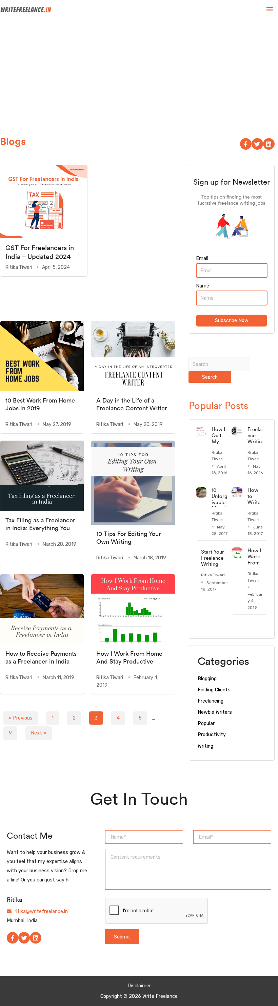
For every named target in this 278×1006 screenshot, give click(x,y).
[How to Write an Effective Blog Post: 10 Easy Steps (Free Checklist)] (237, 492)
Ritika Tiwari (18, 267)
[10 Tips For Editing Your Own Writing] (133, 482)
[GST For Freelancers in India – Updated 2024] (43, 201)
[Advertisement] (139, 70)
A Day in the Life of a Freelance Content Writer (131, 404)
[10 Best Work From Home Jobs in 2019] (42, 356)
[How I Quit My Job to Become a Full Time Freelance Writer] (201, 431)
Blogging (207, 678)
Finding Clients (214, 690)
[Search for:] (219, 364)
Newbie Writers (215, 712)
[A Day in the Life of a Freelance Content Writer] (133, 356)
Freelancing (210, 701)
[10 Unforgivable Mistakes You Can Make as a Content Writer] (201, 492)
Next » (38, 733)
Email (202, 258)
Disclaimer (139, 986)
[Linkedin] (269, 144)
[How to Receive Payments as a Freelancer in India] (42, 609)
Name (202, 286)
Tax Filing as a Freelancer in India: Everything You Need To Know (40, 528)
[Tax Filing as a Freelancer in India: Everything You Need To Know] (42, 475)
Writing (205, 746)
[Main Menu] (269, 9)
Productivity (212, 734)
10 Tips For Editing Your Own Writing (128, 537)
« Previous (21, 718)
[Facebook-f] (246, 144)
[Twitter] (257, 144)
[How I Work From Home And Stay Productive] (133, 609)
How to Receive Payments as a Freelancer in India (41, 657)
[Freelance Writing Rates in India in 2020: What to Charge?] (237, 431)
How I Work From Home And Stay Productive (129, 657)
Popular (206, 723)
